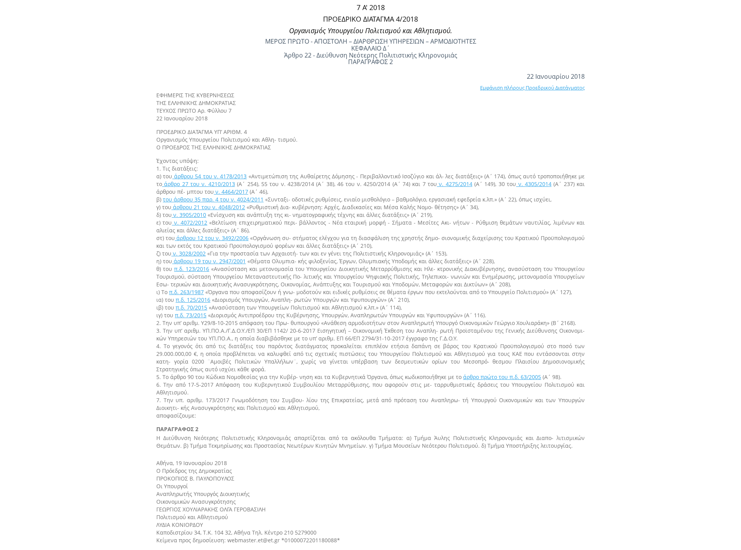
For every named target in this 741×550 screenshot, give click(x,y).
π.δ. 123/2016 (191, 268)
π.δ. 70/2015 (191, 307)
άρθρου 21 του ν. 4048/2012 (208, 207)
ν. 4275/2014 (454, 184)
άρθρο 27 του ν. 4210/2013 (198, 184)
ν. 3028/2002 (188, 253)
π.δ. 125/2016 (193, 299)
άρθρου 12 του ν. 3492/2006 (212, 238)
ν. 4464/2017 (231, 191)
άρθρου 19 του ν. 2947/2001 (209, 261)
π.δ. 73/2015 (190, 315)
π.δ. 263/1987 (186, 292)
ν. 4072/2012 (189, 222)
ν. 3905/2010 (189, 214)
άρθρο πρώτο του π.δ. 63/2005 (502, 377)
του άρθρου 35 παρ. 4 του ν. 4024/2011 (213, 199)
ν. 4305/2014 (534, 184)
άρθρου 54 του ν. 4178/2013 (209, 176)
